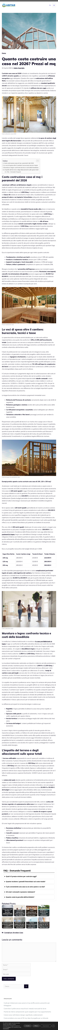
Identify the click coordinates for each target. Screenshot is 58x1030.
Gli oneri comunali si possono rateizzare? (20, 892)
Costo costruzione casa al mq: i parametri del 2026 (19, 163)
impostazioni (6, 1028)
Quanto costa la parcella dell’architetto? (20, 897)
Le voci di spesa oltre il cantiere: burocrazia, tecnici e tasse (21, 165)
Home (4, 53)
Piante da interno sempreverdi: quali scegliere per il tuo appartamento (27, 1012)
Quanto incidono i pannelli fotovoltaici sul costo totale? (25, 882)
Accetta (27, 1026)
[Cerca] (26, 986)
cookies (9, 1027)
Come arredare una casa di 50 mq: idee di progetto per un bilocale (26, 1018)
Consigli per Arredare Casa (13, 933)
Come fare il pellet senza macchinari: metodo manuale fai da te (25, 1008)
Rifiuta (36, 1026)
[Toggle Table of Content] (36, 160)
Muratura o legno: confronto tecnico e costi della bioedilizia (21, 167)
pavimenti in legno (8, 534)
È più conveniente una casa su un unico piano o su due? (25, 887)
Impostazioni (46, 1026)
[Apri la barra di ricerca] (50, 5)
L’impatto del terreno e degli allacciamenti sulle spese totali (21, 170)
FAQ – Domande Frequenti (14, 172)
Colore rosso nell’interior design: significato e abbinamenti (23, 1015)
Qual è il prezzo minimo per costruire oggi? (21, 876)
